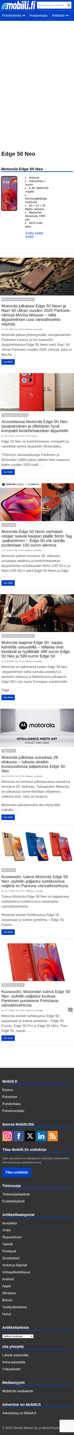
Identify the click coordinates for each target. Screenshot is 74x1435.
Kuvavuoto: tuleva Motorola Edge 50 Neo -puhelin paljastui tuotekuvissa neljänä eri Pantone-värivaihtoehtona (34, 881)
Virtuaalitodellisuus (16, 1272)
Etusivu (7, 1090)
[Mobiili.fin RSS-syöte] (52, 1136)
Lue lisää (8, 362)
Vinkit (6, 1230)
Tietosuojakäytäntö (16, 1194)
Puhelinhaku (11, 1104)
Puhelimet (9, 1097)
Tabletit (7, 1244)
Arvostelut (22, 415)
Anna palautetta (13, 1362)
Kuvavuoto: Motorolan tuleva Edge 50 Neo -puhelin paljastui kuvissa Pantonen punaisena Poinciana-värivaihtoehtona (35, 998)
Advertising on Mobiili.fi (19, 1413)
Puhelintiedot (12, 15)
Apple (6, 1286)
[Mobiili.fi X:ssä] (30, 1136)
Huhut (20, 985)
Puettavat (9, 1251)
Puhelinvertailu (13, 1111)
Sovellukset (10, 1258)
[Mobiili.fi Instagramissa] (7, 1136)
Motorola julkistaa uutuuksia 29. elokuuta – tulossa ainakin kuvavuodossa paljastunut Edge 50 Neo (33, 764)
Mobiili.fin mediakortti (17, 1391)
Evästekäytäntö (13, 1201)
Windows (9, 1293)
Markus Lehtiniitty (34, 329)
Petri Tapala (31, 436)
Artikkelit (59, 15)
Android (8, 1279)
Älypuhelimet (9, 299)
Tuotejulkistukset (26, 299)
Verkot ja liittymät (14, 1265)
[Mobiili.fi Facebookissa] (19, 1136)
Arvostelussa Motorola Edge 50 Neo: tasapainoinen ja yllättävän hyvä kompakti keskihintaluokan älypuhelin (34, 426)
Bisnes (7, 1300)
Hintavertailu (38, 15)
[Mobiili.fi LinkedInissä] (41, 1136)
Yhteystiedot (11, 1369)
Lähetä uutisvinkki (15, 1355)
